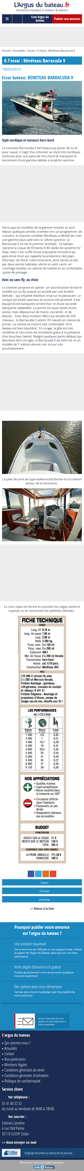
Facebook (31, 874)
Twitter (38, 874)
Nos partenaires (14, 1059)
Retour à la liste (44, 908)
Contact (9, 1053)
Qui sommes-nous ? (17, 1042)
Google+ (53, 874)
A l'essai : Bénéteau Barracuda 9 (56, 50)
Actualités (19, 50)
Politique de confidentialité (22, 1081)
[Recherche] (17, 18)
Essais (31, 50)
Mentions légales (15, 1064)
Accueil (6, 50)
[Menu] (7, 18)
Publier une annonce (67, 19)
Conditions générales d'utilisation (26, 1075)
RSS (45, 874)
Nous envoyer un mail (21, 1142)
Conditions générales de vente (24, 1069)
